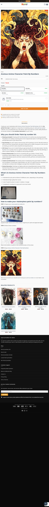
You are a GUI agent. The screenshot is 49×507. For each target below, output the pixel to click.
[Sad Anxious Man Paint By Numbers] (40, 296)
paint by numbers (34, 201)
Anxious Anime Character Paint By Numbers (28, 126)
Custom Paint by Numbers (6, 357)
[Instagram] (24, 410)
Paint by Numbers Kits (6, 349)
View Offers (28, 1)
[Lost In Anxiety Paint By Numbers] (8, 321)
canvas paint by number (17, 204)
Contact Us (3, 374)
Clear (47, 76)
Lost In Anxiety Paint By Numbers (8, 331)
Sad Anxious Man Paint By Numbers (40, 307)
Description (24, 123)
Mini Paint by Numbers (6, 360)
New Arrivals (3, 352)
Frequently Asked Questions (7, 368)
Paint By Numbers (24, 137)
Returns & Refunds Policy (6, 371)
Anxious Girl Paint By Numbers (8, 306)
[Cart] (47, 4)
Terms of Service (4, 379)
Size (2, 78)
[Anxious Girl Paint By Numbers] (8, 296)
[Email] (26, 410)
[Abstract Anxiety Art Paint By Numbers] (24, 296)
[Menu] (2, 4)
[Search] (45, 4)
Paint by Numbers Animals (6, 355)
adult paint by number (40, 128)
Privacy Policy (4, 376)
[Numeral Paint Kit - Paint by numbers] (25, 4)
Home (2, 71)
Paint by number (26, 134)
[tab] (24, 123)
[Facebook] (22, 410)
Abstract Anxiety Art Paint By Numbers (24, 307)
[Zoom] (2, 67)
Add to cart (24, 108)
